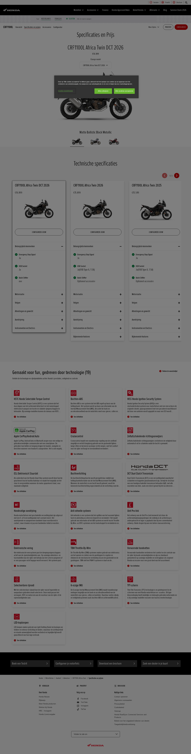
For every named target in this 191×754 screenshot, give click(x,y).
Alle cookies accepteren (124, 91)
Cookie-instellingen (65, 91)
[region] (96, 86)
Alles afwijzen (103, 91)
